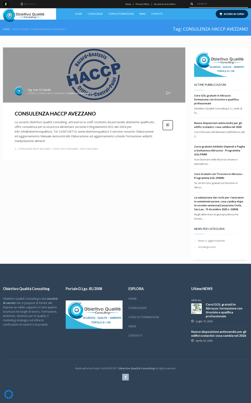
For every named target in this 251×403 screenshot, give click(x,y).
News (128, 4)
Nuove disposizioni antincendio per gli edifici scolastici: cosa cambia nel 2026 (218, 333)
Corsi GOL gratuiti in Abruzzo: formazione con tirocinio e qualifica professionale (216, 99)
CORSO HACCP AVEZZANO (65, 148)
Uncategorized (207, 247)
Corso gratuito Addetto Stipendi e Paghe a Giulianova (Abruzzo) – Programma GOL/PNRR (219, 150)
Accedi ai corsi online (165, 4)
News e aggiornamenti (80, 93)
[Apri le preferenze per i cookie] (8, 398)
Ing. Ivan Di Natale (39, 90)
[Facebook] (6, 4)
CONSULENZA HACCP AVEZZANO (55, 113)
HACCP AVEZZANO (89, 148)
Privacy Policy (142, 4)
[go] (192, 4)
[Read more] (168, 130)
